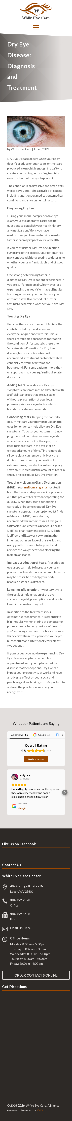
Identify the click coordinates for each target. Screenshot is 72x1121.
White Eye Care (21, 149)
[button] (7, 792)
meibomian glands (36, 487)
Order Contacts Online (36, 975)
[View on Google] (14, 777)
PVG (40, 1110)
